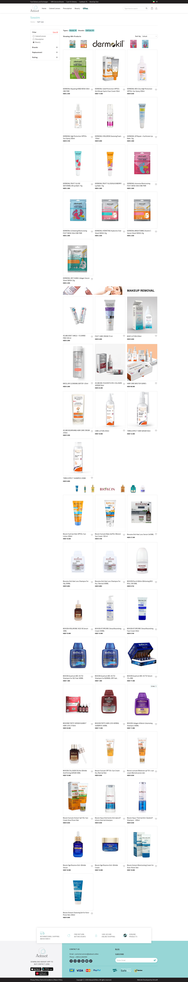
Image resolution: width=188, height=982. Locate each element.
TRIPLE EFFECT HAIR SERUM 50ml (138, 431)
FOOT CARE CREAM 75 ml (103, 336)
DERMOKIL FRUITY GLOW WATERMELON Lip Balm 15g (72, 184)
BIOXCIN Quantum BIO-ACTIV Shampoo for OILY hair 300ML (73, 677)
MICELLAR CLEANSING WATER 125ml (75, 383)
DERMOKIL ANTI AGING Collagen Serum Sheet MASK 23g (76, 279)
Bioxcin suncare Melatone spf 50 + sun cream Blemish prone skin (140, 771)
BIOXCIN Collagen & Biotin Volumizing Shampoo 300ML (139, 724)
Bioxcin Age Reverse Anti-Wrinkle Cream (106, 866)
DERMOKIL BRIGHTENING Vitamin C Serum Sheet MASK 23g (139, 232)
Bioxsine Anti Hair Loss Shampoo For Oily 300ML (75, 582)
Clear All (55, 32)
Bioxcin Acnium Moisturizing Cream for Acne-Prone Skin (140, 866)
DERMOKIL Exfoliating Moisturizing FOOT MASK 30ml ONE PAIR (75, 232)
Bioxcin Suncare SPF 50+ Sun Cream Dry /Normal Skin (107, 771)
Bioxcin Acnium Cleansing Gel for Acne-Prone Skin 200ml (76, 913)
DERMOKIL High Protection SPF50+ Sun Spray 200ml (75, 137)
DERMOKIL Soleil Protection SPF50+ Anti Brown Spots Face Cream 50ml (107, 90)
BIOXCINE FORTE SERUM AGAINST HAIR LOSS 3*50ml (74, 724)
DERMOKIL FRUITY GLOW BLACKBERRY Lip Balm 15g (108, 184)
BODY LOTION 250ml (134, 336)
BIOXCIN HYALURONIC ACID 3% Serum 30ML (75, 629)
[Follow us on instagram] (75, 961)
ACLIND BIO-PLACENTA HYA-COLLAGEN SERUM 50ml (108, 384)
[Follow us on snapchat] (83, 961)
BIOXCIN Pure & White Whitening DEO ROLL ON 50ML (140, 582)
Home (44, 8)
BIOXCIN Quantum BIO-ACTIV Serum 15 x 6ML (139, 677)
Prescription (67, 8)
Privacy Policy (34, 980)
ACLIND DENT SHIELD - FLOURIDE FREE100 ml (74, 337)
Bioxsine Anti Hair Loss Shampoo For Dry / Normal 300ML (107, 582)
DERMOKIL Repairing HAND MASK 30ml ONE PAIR (76, 90)
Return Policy (58, 980)
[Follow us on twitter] (79, 961)
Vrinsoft (155, 980)
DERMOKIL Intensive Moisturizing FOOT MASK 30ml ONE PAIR (138, 184)
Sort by (138, 36)
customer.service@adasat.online (86, 954)
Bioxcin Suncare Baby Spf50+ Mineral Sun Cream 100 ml (108, 535)
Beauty (77, 8)
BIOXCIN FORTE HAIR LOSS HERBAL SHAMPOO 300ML (107, 724)
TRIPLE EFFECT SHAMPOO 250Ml (74, 478)
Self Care (89, 30)
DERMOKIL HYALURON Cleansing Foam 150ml (108, 137)
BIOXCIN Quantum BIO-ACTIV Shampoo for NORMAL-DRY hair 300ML (106, 677)
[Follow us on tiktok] (90, 961)
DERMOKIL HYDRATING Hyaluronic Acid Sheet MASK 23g (108, 232)
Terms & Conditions (46, 980)
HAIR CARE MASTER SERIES (136, 383)
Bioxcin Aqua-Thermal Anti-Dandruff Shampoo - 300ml (140, 819)
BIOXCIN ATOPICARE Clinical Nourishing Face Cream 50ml (140, 629)
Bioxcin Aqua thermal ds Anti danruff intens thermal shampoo (108, 819)
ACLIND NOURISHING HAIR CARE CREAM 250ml (76, 431)
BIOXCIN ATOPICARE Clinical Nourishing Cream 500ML (108, 629)
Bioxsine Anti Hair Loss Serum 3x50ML (140, 534)
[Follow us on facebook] (71, 961)
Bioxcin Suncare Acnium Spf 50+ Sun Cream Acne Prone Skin (75, 819)
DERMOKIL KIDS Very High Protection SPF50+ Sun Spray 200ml (139, 90)
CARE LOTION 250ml (102, 431)
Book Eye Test (94, 2)
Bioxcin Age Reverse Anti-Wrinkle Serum (74, 866)
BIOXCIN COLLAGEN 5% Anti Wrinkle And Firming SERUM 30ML (75, 771)
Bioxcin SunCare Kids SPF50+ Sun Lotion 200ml (74, 535)
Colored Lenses (54, 8)
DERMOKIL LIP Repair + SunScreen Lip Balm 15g (140, 137)
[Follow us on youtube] (86, 961)
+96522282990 (81, 957)
